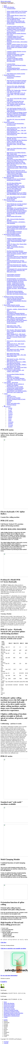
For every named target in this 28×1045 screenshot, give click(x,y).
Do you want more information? (9, 975)
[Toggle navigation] (14, 3)
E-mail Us (4, 981)
